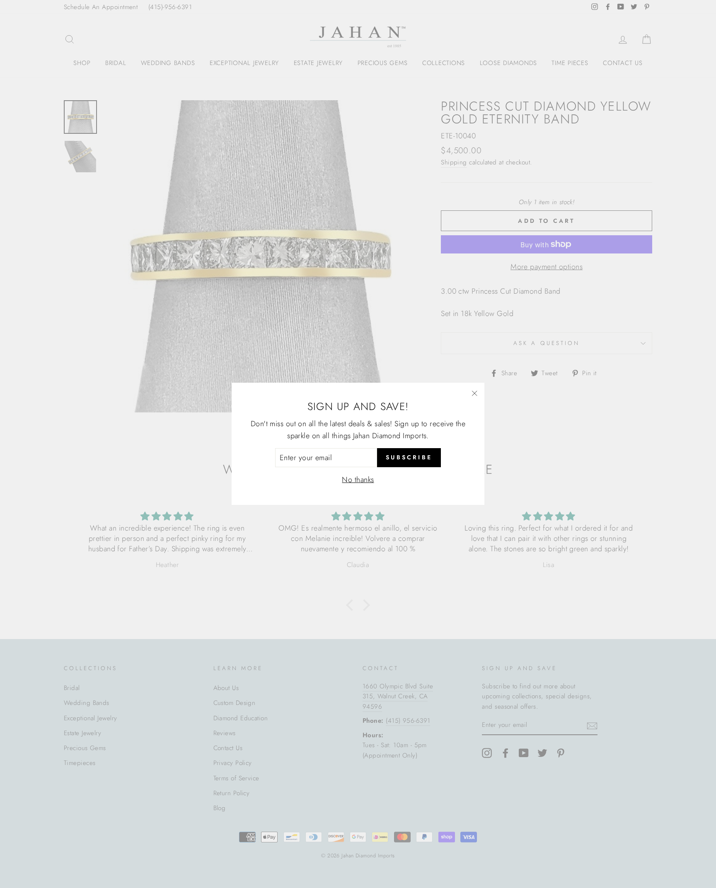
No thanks (358, 480)
